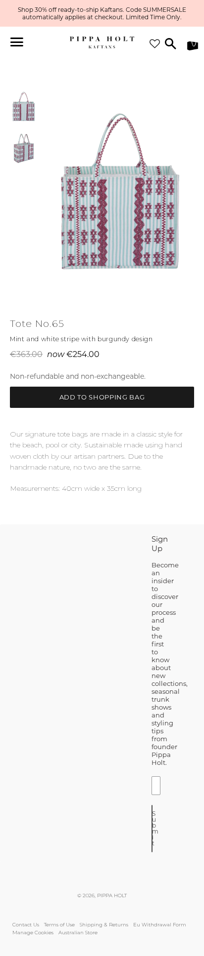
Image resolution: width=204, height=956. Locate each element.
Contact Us (25, 924)
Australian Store (78, 932)
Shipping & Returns (104, 924)
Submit (152, 828)
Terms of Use (59, 924)
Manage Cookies (32, 932)
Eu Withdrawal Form (159, 924)
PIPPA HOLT (112, 895)
